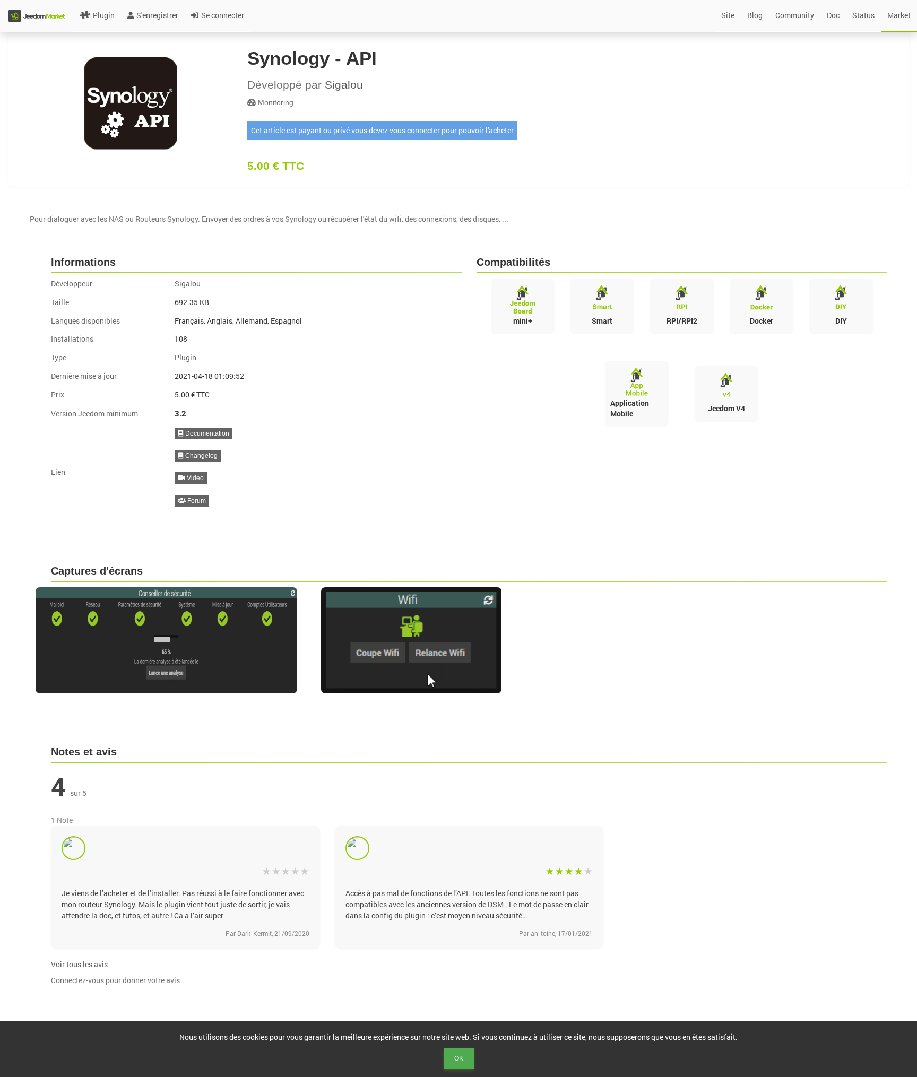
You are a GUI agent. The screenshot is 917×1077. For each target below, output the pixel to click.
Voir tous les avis (79, 964)
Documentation (206, 433)
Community (794, 15)
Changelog (201, 455)
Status (863, 15)
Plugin (104, 15)
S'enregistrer (157, 15)
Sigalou (344, 85)
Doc (833, 15)
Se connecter (222, 15)
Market (899, 15)
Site (727, 15)
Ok (458, 1058)
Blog (755, 15)
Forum (196, 501)
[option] (173, 640)
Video (194, 478)
